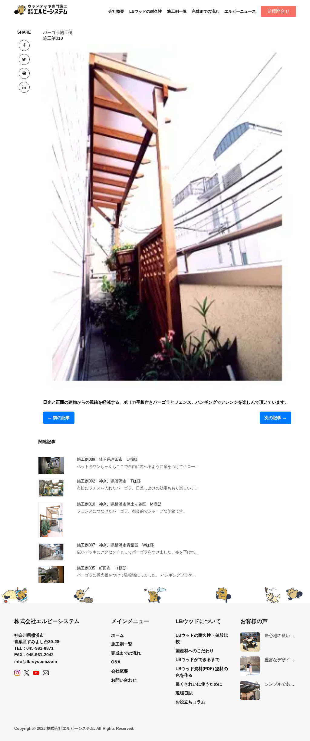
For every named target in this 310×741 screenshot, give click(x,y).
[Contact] (46, 672)
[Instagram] (17, 672)
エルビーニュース (240, 11)
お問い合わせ (124, 680)
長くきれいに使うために (199, 684)
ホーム (117, 635)
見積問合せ (278, 11)
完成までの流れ (205, 11)
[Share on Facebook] (24, 45)
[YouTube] (36, 672)
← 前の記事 (59, 417)
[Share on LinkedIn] (24, 87)
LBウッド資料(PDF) (195, 668)
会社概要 (116, 11)
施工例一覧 (177, 11)
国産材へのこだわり (195, 650)
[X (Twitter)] (26, 672)
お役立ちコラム (190, 701)
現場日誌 (184, 693)
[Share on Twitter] (24, 59)
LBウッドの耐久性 (145, 11)
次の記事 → (275, 417)
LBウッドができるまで (197, 659)
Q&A (115, 661)
